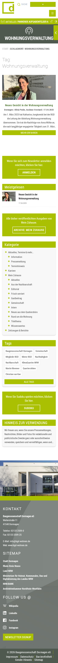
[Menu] (52, 13)
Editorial (15, 289)
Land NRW (8, 570)
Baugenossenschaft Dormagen (19, 350)
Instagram (13, 627)
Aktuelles (15, 279)
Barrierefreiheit (44, 656)
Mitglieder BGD (12, 356)
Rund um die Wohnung (21, 316)
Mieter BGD (27, 356)
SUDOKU (29, 408)
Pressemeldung (18, 261)
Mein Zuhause (14, 275)
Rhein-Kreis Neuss (11, 565)
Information (16, 256)
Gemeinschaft (17, 302)
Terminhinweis (18, 266)
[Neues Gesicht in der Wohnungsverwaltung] (29, 98)
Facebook (13, 620)
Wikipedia (13, 605)
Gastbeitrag (16, 298)
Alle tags (29, 381)
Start (5, 48)
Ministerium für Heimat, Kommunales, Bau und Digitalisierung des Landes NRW (25, 577)
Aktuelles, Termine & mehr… (20, 252)
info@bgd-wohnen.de (20, 541)
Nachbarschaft (12, 362)
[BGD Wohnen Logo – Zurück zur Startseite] (8, 12)
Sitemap (38, 660)
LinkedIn (13, 613)
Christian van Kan (13, 374)
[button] (51, 21)
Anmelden (29, 172)
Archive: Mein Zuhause (29, 230)
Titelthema (16, 321)
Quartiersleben (29, 368)
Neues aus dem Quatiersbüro (24, 312)
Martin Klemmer (12, 368)
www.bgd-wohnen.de (17, 545)
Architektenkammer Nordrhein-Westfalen (22, 588)
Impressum (12, 656)
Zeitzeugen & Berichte (18, 330)
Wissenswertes (18, 325)
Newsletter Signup (18, 637)
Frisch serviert (17, 293)
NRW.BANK (8, 583)
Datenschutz (27, 656)
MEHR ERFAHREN (29, 132)
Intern (14, 307)
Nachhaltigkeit (41, 356)
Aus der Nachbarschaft (21, 284)
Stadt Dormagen (10, 561)
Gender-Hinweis (23, 660)
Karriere (11, 270)
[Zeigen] (56, 32)
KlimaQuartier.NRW (30, 362)
